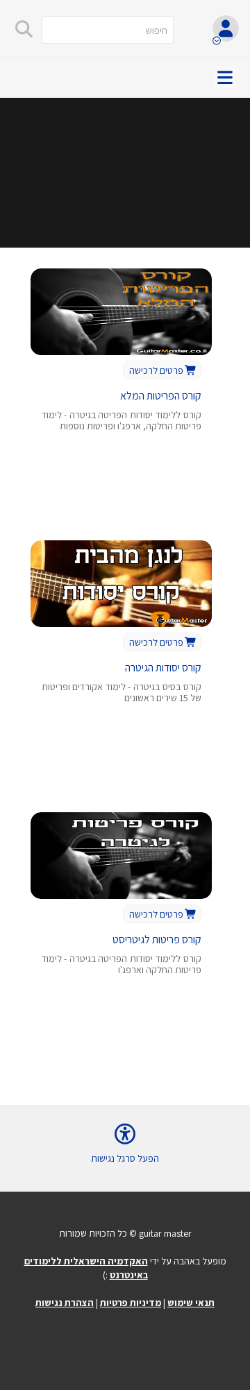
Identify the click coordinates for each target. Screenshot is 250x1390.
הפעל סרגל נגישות (125, 1158)
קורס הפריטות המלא (160, 395)
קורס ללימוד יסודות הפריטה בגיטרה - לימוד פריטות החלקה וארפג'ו (121, 964)
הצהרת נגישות (64, 1302)
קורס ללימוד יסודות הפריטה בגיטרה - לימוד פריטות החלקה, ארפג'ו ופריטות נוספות (121, 421)
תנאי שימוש (191, 1302)
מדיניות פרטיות (130, 1302)
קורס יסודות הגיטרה (163, 667)
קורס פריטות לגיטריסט (156, 939)
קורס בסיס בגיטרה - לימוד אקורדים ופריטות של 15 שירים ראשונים (121, 692)
